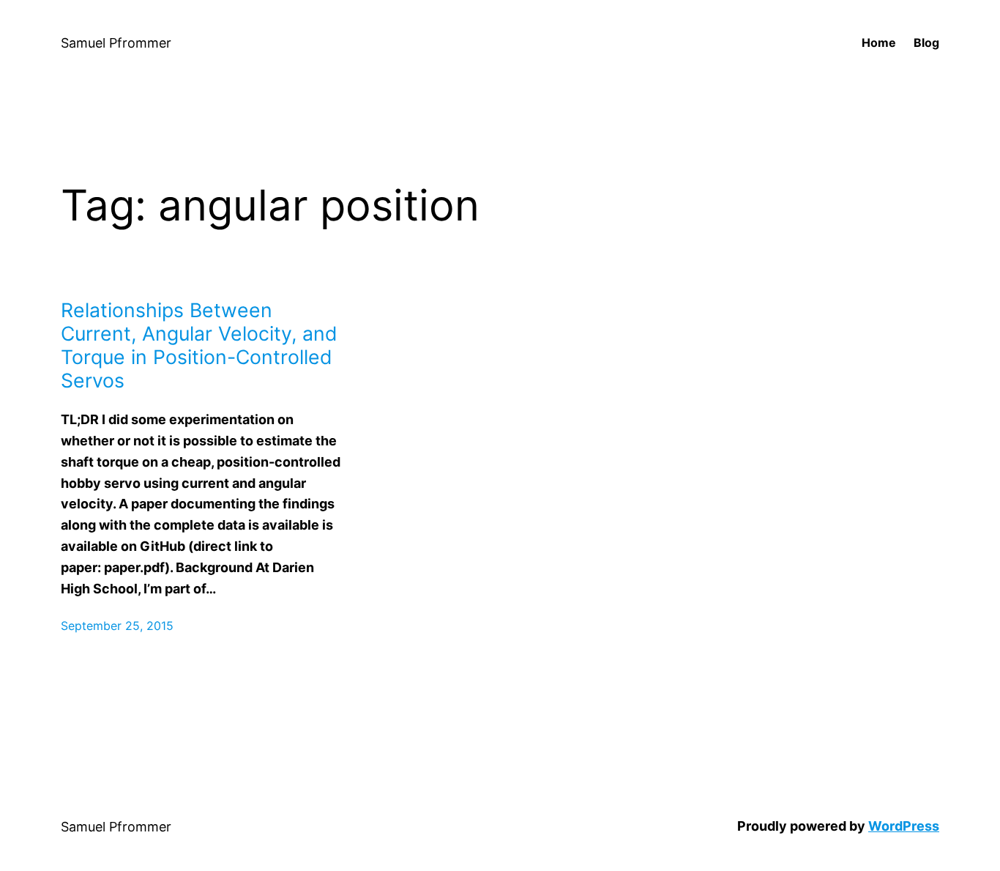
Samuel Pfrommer (116, 43)
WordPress (903, 826)
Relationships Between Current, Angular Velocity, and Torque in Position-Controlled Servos (199, 345)
